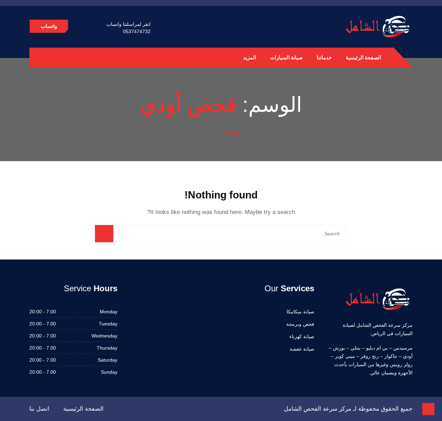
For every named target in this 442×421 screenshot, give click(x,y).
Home (232, 132)
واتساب (49, 26)
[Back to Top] (428, 409)
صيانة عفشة (302, 349)
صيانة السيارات (286, 57)
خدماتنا (324, 57)
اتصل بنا (39, 408)
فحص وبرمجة (300, 324)
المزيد (249, 57)
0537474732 (137, 31)
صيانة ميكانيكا (300, 311)
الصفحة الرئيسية (363, 57)
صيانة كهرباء (301, 336)
